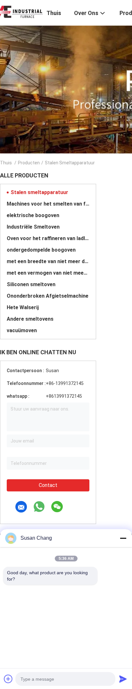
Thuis (6, 162)
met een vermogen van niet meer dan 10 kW (48, 273)
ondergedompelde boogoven (41, 250)
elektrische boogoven (33, 215)
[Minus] (123, 538)
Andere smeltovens (30, 319)
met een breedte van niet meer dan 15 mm (48, 261)
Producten (29, 162)
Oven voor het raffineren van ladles (48, 238)
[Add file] (8, 679)
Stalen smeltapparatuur (39, 192)
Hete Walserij (23, 307)
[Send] (123, 679)
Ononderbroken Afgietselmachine (47, 296)
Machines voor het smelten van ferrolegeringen (48, 204)
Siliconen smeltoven (31, 284)
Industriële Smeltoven (33, 227)
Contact (48, 485)
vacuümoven (22, 330)
